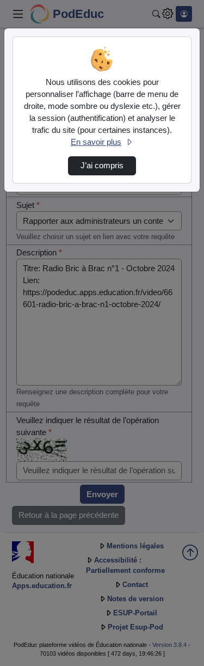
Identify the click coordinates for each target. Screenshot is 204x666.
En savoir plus (96, 142)
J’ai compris (102, 165)
